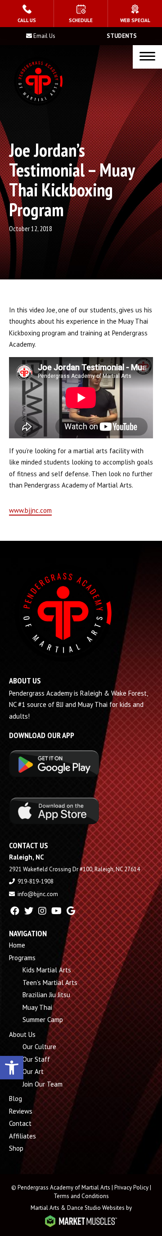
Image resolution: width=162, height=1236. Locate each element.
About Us (22, 1034)
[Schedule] (81, 13)
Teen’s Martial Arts (49, 982)
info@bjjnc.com (38, 894)
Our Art (33, 1071)
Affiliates (22, 1136)
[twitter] (28, 911)
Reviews (20, 1111)
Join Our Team (42, 1084)
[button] (11, 1067)
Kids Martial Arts (46, 970)
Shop (16, 1148)
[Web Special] (135, 13)
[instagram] (42, 911)
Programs (22, 957)
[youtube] (56, 911)
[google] (71, 911)
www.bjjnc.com (30, 510)
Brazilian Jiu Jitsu (46, 994)
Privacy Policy (131, 1187)
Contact (20, 1123)
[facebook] (14, 911)
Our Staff (36, 1059)
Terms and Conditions (81, 1196)
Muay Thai (37, 1007)
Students (122, 36)
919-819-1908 (36, 881)
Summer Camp (42, 1019)
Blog (15, 1098)
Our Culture (39, 1046)
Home (17, 945)
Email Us (44, 36)
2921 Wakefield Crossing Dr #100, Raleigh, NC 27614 (74, 869)
